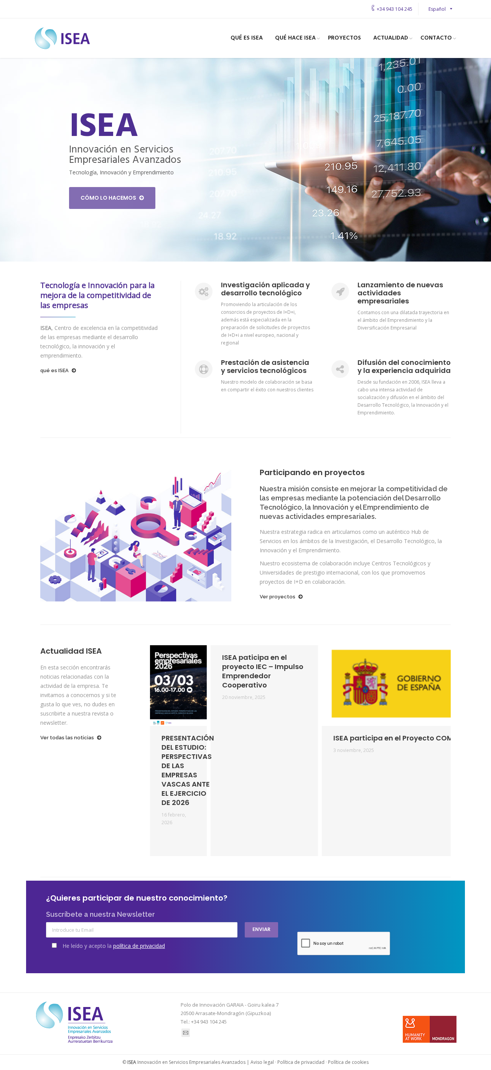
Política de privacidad (301, 1062)
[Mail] (185, 1033)
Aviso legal (262, 1062)
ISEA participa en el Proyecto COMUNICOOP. (410, 738)
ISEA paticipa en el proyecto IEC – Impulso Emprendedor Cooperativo (262, 671)
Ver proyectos (277, 597)
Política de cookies (348, 1062)
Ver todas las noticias (67, 737)
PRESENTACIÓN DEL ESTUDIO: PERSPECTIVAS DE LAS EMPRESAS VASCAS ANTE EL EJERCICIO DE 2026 (187, 770)
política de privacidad (139, 945)
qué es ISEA (54, 370)
